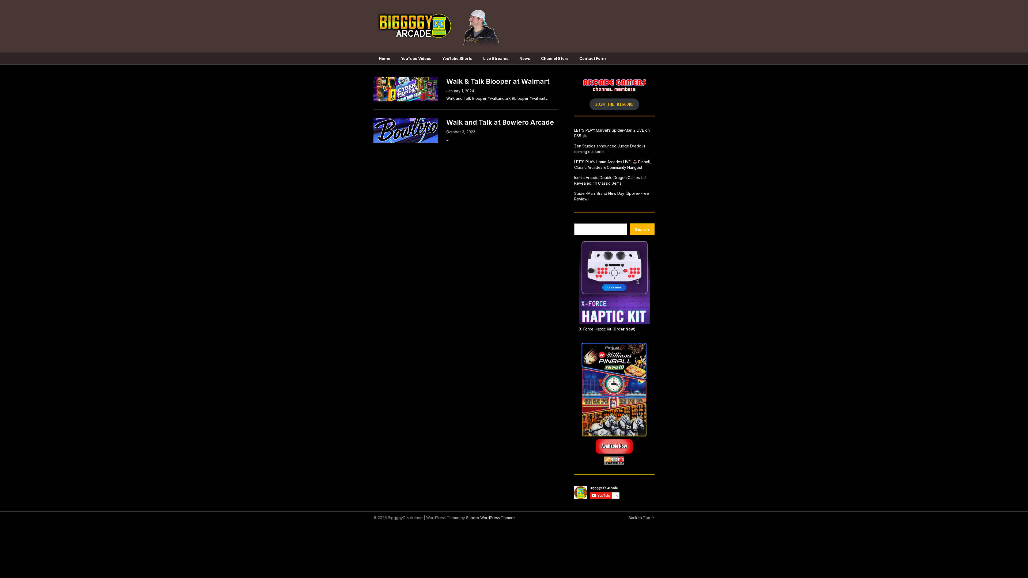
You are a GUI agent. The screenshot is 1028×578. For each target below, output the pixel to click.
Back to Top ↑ (642, 517)
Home (384, 58)
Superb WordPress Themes (490, 517)
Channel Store (555, 58)
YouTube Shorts (457, 58)
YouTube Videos (416, 58)
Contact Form (592, 58)
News (524, 58)
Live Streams (496, 58)
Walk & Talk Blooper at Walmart (498, 81)
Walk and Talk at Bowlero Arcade (500, 122)
